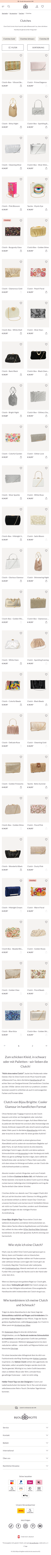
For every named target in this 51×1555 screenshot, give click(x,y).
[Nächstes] (46, 1046)
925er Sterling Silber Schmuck (35, 1229)
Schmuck (30, 1342)
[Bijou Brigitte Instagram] (25, 1526)
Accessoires (23, 1153)
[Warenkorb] (48, 6)
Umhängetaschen (12, 1268)
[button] (37, 6)
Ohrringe (14, 1348)
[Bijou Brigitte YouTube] (40, 1526)
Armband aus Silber (22, 1325)
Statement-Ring (11, 1332)
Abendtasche (32, 1130)
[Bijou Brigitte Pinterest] (32, 1526)
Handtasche (34, 1080)
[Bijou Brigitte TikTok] (11, 1526)
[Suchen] (8, 6)
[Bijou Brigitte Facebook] (18, 1526)
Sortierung (38, 47)
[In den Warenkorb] (21, 86)
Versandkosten (34, 1543)
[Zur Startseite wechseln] (25, 6)
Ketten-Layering (39, 1358)
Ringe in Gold (31, 1322)
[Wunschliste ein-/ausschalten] (21, 55)
